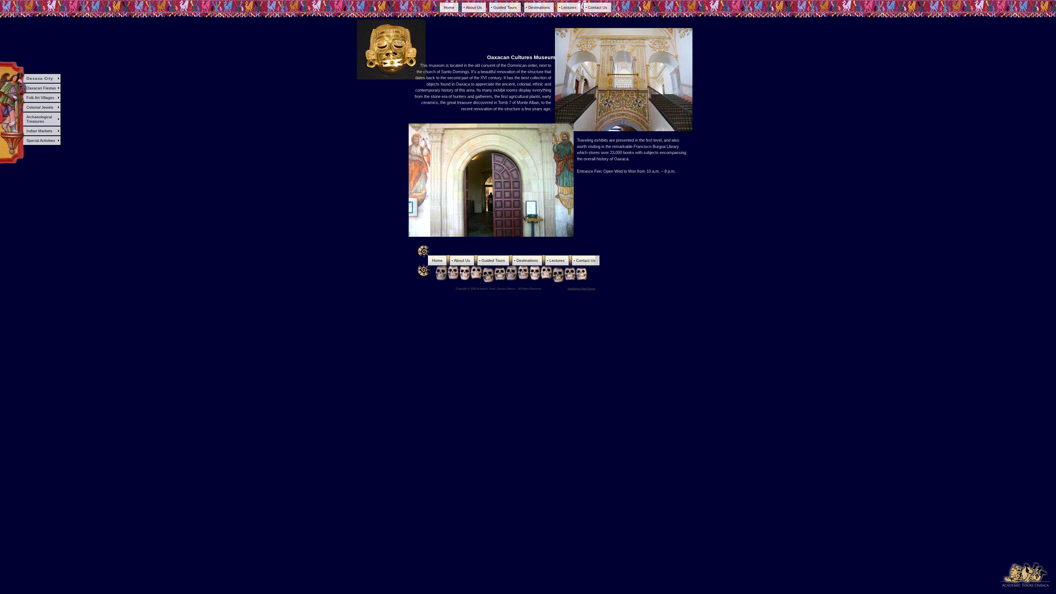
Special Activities (40, 140)
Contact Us (597, 7)
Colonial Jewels (39, 107)
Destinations (539, 7)
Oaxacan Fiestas (41, 88)
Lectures (568, 7)
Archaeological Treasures (39, 119)
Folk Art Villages (40, 97)
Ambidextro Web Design (581, 288)
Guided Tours (505, 7)
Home (449, 7)
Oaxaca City (39, 78)
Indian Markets (39, 131)
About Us (474, 7)
